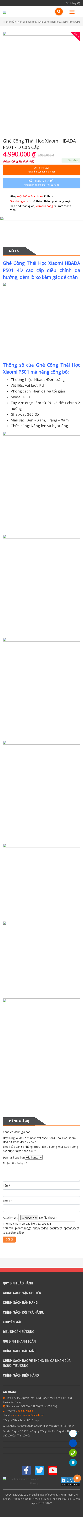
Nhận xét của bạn (15, 1163)
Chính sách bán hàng (20, 1302)
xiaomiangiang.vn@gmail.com (27, 1415)
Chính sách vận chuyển (22, 1293)
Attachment (10, 1217)
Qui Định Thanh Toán (19, 1341)
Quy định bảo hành (18, 1283)
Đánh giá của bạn (14, 1157)
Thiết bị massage (26, 21)
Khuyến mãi (12, 1322)
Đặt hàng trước (41, 182)
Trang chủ (8, 21)
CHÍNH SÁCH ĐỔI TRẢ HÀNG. (23, 1312)
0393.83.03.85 (24, 1410)
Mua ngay (41, 169)
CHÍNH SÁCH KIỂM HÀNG (21, 1375)
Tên (6, 1185)
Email (7, 1201)
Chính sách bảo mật (19, 1351)
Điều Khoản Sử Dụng (18, 1332)
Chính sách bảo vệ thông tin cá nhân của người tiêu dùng (37, 1363)
